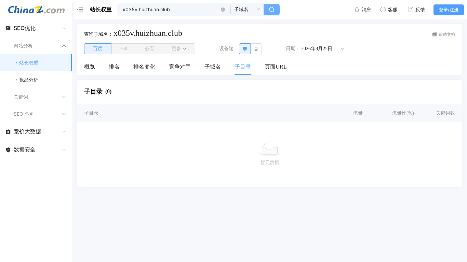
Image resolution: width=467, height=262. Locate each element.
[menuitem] (89, 67)
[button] (223, 10)
